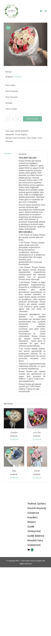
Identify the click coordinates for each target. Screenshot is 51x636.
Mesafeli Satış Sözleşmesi (35, 542)
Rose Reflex (32, 138)
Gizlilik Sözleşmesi (33, 529)
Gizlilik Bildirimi (35, 535)
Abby (14, 471)
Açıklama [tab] (7, 153)
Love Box (37, 432)
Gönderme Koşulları (33, 515)
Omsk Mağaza (21, 134)
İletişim (31, 522)
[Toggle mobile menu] (46, 11)
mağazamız (39, 379)
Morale (37, 471)
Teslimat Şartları (36, 503)
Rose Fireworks (19, 138)
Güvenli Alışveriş (36, 508)
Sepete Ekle (32, 119)
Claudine (14, 432)
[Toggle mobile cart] (41, 11)
